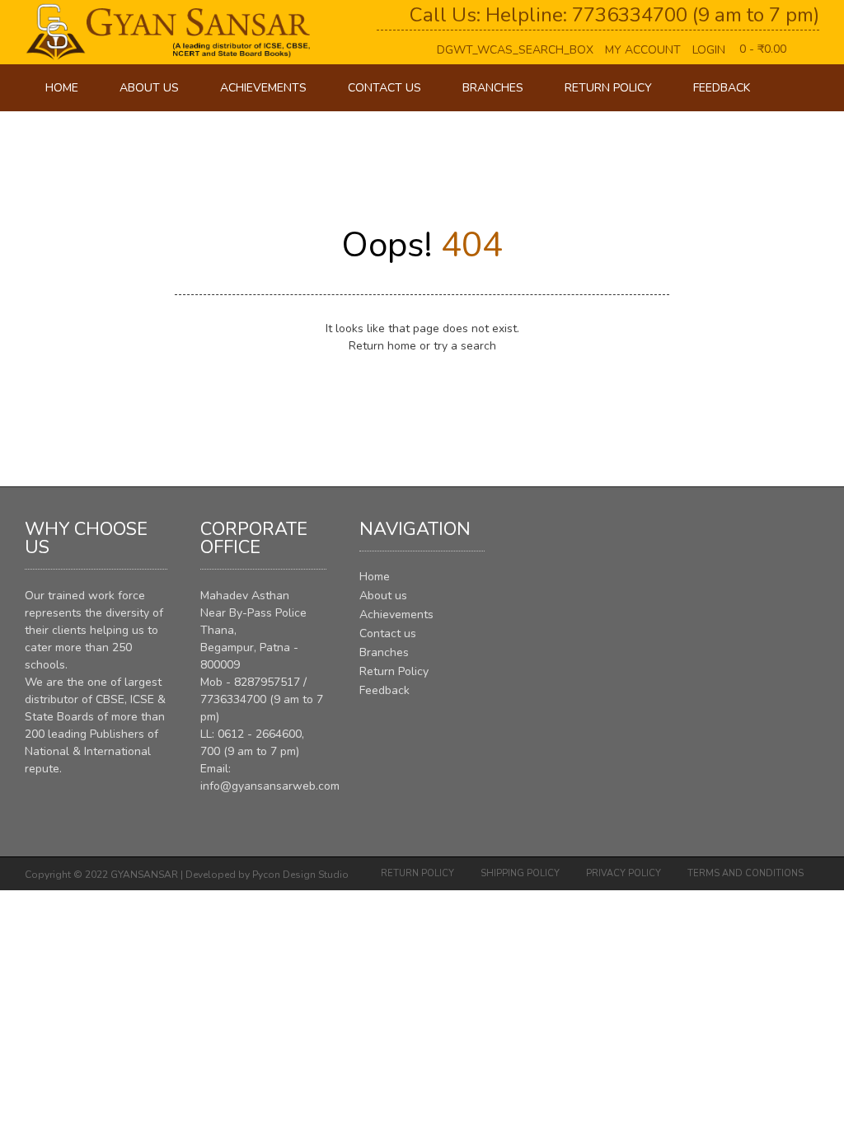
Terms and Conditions (745, 873)
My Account (643, 50)
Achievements (263, 88)
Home (61, 88)
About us (149, 88)
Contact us (384, 88)
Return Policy (608, 88)
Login (708, 50)
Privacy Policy (623, 873)
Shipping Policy (520, 873)
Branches (492, 88)
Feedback (721, 88)
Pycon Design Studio (300, 874)
